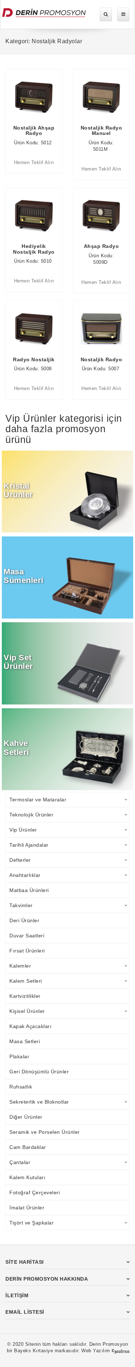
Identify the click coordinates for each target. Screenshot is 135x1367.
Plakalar (19, 1056)
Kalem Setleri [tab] (25, 981)
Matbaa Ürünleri (29, 890)
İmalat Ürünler (26, 1207)
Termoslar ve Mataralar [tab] (37, 799)
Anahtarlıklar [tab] (25, 875)
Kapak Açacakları (30, 1026)
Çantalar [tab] (19, 1162)
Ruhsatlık (20, 1087)
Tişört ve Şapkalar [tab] (31, 1223)
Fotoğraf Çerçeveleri (34, 1192)
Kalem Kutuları (27, 1177)
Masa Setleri (24, 1041)
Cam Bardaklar (27, 1147)
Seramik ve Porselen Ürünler (44, 1132)
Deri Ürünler (24, 920)
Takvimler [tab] (21, 905)
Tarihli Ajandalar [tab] (29, 845)
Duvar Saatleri (26, 935)
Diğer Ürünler (25, 1117)
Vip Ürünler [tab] (23, 830)
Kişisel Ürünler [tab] (27, 1011)
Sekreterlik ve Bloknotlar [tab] (39, 1102)
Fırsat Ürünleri (27, 951)
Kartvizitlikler (25, 996)
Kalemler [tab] (20, 966)
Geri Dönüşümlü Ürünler (39, 1071)
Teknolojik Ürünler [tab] (31, 815)
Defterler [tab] (20, 860)
